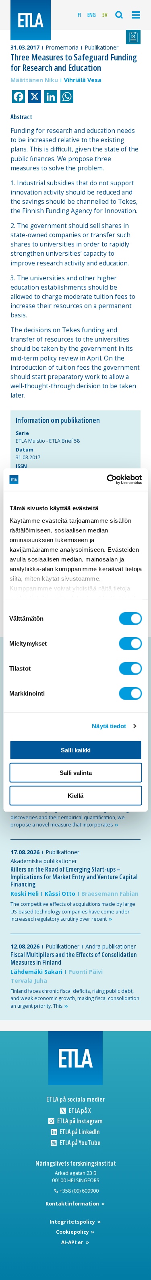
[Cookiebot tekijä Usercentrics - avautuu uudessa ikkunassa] (107, 479)
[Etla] (30, 20)
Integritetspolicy (73, 1221)
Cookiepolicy (73, 1231)
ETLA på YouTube (79, 1143)
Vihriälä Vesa (82, 80)
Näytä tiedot (109, 726)
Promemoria (62, 47)
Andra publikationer (110, 946)
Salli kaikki (76, 749)
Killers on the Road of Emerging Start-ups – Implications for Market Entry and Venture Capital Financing (74, 877)
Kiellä (75, 795)
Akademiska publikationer (43, 861)
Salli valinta (76, 772)
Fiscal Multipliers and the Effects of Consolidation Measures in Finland (73, 958)
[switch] (130, 643)
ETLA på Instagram (79, 1121)
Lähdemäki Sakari (36, 972)
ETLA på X (79, 1110)
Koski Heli (24, 893)
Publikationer (101, 47)
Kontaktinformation (73, 1203)
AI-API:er (73, 1242)
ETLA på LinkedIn (79, 1132)
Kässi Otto (60, 893)
